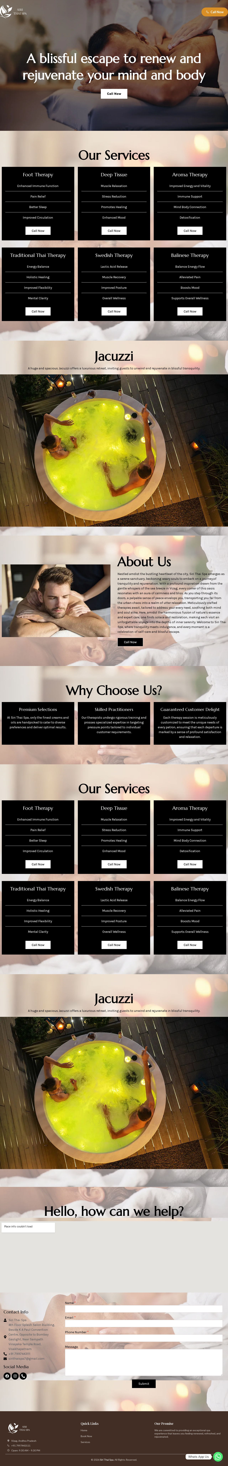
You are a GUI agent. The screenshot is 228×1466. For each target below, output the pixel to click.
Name (70, 1302)
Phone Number (77, 1332)
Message (71, 1346)
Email (70, 1317)
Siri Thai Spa (106, 1459)
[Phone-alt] (23, 1376)
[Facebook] (7, 1376)
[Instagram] (15, 1376)
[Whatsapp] (218, 1457)
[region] (114, 65)
